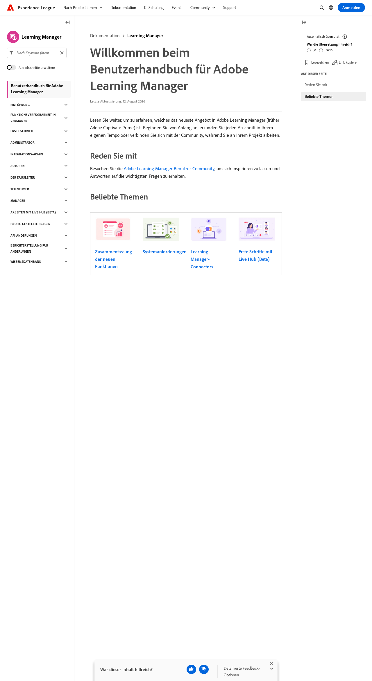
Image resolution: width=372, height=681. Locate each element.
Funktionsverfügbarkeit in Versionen (33, 118)
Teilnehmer (19, 189)
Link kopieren (348, 62)
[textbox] (37, 53)
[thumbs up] (191, 669)
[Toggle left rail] (67, 22)
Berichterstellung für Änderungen (29, 248)
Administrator (22, 143)
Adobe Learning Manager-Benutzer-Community (169, 168)
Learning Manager (145, 35)
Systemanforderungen (165, 251)
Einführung (20, 105)
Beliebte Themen (319, 96)
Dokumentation (105, 35)
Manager (17, 201)
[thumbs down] (204, 669)
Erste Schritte (22, 131)
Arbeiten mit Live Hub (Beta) (33, 212)
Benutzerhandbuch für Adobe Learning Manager (37, 88)
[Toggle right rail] (304, 22)
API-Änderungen (23, 235)
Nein (329, 50)
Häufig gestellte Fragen (30, 224)
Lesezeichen (320, 62)
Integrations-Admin (26, 154)
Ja (315, 50)
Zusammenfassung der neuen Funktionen (113, 259)
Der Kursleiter (22, 177)
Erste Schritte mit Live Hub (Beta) (255, 255)
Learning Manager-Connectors (202, 259)
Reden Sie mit (316, 84)
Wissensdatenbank (25, 262)
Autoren (17, 166)
